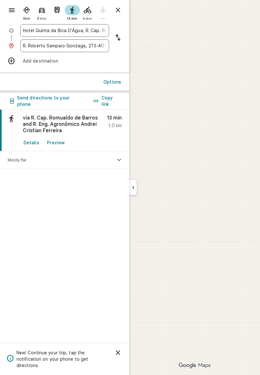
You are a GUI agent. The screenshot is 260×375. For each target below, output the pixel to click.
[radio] (26, 12)
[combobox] (65, 30)
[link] (64, 130)
